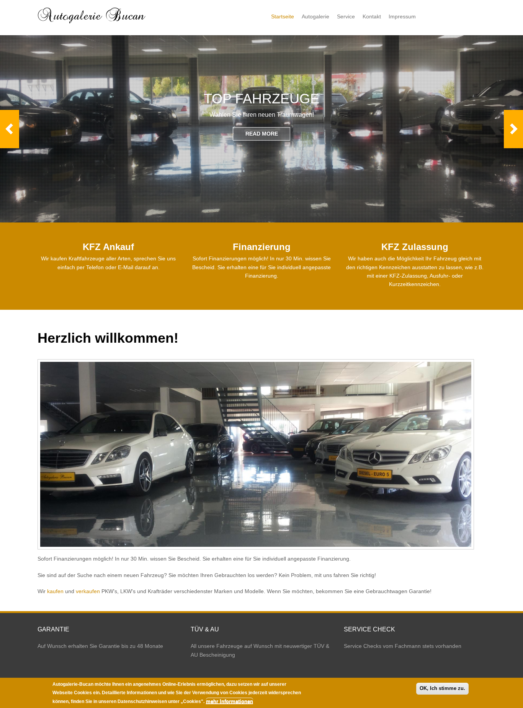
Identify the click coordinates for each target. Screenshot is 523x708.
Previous (9, 129)
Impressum (402, 16)
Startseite (282, 16)
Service (346, 16)
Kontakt (372, 16)
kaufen (55, 591)
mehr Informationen (229, 701)
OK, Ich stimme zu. (442, 688)
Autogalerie (315, 16)
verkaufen (88, 591)
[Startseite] (92, 23)
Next (513, 129)
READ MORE (261, 134)
